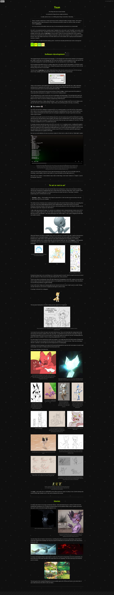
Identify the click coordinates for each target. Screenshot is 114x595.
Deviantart (34, 197)
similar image (53, 400)
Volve (62, 91)
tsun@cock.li (38, 23)
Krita (34, 491)
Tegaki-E (73, 240)
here (75, 61)
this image (40, 428)
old (39, 197)
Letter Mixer (47, 33)
